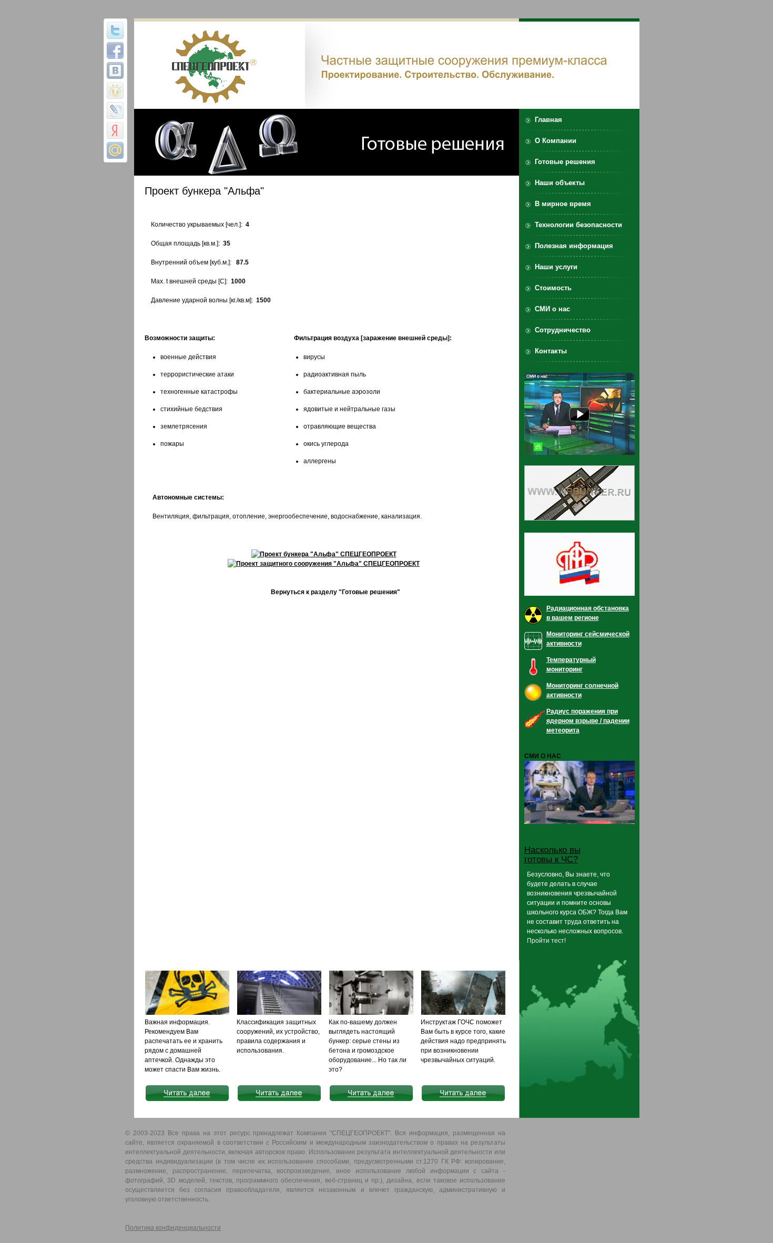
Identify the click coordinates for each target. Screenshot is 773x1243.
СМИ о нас (552, 309)
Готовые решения (565, 162)
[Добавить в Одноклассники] (115, 90)
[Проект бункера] (323, 554)
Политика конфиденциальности (173, 1227)
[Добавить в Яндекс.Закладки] (115, 130)
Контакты (551, 351)
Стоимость (553, 288)
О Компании (555, 141)
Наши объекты (560, 183)
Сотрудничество (563, 330)
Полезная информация (574, 246)
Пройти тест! (546, 940)
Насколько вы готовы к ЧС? (552, 854)
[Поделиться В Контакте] (115, 70)
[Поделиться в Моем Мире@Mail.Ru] (115, 150)
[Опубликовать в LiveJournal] (115, 110)
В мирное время (563, 204)
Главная (548, 120)
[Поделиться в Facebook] (115, 50)
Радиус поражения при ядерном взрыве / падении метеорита (587, 721)
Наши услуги (556, 267)
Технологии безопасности (578, 225)
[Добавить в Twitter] (115, 30)
